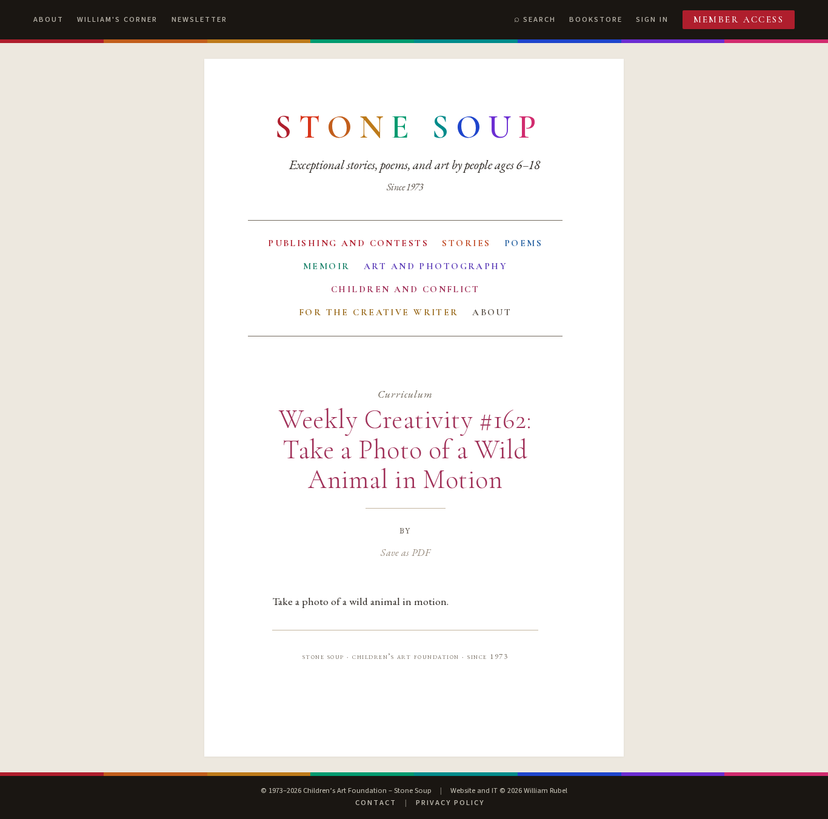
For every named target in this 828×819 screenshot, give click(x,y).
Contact (375, 802)
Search (539, 19)
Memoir (326, 266)
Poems (523, 243)
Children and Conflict (405, 289)
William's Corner (117, 19)
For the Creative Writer (379, 312)
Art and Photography (435, 266)
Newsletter (199, 19)
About (48, 19)
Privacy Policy (450, 802)
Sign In (652, 19)
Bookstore (596, 19)
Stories (466, 243)
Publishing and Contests (348, 243)
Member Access (738, 19)
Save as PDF (405, 552)
